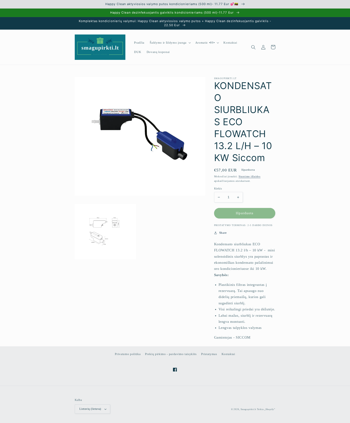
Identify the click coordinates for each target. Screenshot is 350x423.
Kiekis (218, 188)
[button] (169, 42)
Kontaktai (228, 354)
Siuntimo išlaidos (249, 176)
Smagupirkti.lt (248, 409)
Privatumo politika (128, 354)
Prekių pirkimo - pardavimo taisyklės (171, 354)
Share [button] (223, 232)
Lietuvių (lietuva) (90, 408)
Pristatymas (209, 354)
